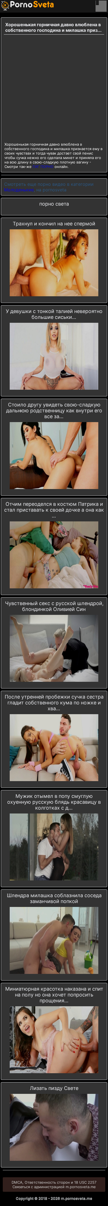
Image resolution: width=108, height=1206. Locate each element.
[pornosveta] (9, 5)
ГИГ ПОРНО (43, 166)
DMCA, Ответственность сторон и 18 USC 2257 (54, 1182)
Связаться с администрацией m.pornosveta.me (54, 1187)
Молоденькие (19, 189)
